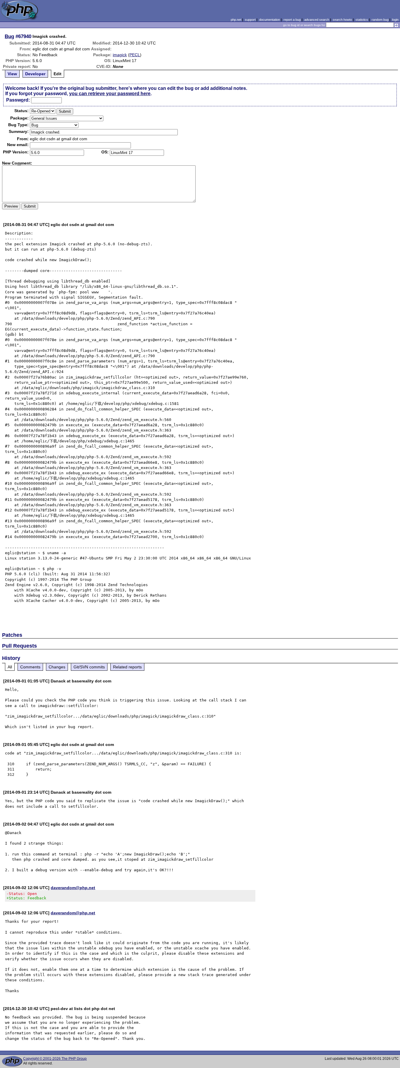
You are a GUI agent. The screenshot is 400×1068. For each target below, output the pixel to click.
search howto (342, 19)
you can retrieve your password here (110, 93)
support (250, 19)
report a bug (292, 19)
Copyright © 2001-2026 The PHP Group (55, 1059)
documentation (269, 19)
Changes (57, 667)
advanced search (316, 19)
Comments (30, 667)
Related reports (127, 667)
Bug (9, 36)
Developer (35, 73)
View (12, 73)
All (10, 667)
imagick (120, 54)
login (395, 19)
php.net (236, 19)
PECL (134, 54)
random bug (380, 19)
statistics (361, 19)
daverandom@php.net (73, 887)
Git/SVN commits (89, 667)
